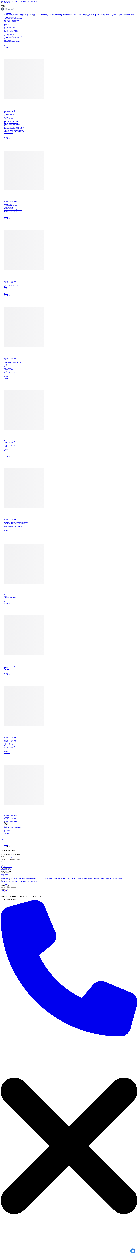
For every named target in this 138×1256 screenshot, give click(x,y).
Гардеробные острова (10, 33)
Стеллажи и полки (80, 14)
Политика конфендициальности (9, 897)
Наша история (17, 827)
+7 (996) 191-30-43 (7, 2)
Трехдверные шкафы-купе (11, 123)
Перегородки (7, 40)
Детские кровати (8, 208)
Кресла (6, 525)
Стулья (6, 361)
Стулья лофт (11, 523)
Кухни (19, 15)
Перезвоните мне (5, 4)
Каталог (8, 13)
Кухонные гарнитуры (10, 597)
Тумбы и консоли (120, 14)
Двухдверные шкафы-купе (11, 121)
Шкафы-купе (7, 113)
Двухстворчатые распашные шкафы (13, 128)
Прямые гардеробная (9, 27)
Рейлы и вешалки (8, 115)
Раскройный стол (8, 364)
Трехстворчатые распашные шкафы (13, 130)
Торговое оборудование (53, 15)
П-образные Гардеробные (11, 30)
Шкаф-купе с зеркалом (10, 125)
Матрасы (6, 212)
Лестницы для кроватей (10, 211)
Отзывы (20, 1)
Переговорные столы (9, 368)
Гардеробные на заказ (10, 38)
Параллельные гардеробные (11, 31)
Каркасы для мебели (9, 743)
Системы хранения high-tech (11, 285)
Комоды (6, 451)
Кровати (61, 14)
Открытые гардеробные (10, 23)
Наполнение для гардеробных (12, 41)
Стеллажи (6, 284)
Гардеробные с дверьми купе (12, 37)
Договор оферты (27, 1)
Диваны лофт (12, 522)
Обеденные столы (9, 371)
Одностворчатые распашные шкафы (14, 127)
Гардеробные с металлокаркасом (13, 18)
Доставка (7, 1)
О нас (5, 826)
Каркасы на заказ (8, 744)
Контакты (6, 833)
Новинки (127, 15)
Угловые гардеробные (10, 28)
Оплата (3, 1)
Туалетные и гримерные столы (12, 362)
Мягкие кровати (8, 207)
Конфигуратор (8, 834)
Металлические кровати (10, 205)
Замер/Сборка (14, 1)
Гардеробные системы (23, 14)
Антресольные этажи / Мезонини (13, 210)
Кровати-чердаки (8, 204)
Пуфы (15, 526)
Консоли (6, 449)
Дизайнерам (7, 829)
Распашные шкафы (9, 34)
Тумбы (6, 446)
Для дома (29, 15)
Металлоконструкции (79, 15)
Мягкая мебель (62, 878)
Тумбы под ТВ (8, 448)
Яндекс (3, 884)
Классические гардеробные (11, 20)
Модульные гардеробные (10, 21)
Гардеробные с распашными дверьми (14, 36)
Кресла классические (13, 525)
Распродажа (115, 15)
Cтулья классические (20, 523)
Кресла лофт (22, 525)
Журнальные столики (10, 372)
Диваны (6, 522)
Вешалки (6, 24)
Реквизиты (35, 1)
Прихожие (7, 26)
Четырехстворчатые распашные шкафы (14, 131)
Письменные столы (9, 366)
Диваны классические (22, 522)
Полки (5, 287)
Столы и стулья (100, 14)
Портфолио (7, 830)
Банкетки (19, 526)
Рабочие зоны (7, 288)
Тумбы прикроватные (10, 443)
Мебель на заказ (99, 15)
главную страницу (13, 857)
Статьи (6, 832)
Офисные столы (8, 369)
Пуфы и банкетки (8, 526)
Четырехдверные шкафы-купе (12, 124)
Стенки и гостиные (9, 118)
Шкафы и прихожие (47, 14)
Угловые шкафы (8, 133)
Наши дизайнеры (8, 827)
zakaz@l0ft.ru (4, 874)
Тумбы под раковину (9, 445)
